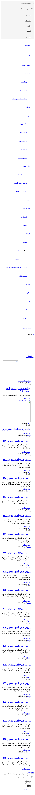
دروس (29, 115)
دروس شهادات (22, 158)
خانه (33, 334)
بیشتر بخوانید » (26, 398)
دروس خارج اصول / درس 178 (17, 590)
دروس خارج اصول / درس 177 (17, 608)
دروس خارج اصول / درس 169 (17, 758)
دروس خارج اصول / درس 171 (17, 720)
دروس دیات (23, 149)
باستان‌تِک (19, 777)
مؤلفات (28, 107)
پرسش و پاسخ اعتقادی (20, 183)
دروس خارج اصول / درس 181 (17, 534)
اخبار (29, 292)
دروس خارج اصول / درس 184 (17, 478)
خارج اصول (23, 124)
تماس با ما (27, 284)
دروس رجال (23, 132)
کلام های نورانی (26, 208)
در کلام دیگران (22, 90)
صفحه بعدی (30, 772)
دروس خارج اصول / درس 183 (17, 497)
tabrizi (30, 356)
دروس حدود (23, 141)
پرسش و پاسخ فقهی (20, 191)
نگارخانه (28, 233)
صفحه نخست (26, 65)
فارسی (24, 309)
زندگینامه (28, 73)
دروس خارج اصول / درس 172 (17, 702)
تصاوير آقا (20, 250)
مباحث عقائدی (22, 174)
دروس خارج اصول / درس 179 (17, 571)
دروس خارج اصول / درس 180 (17, 552)
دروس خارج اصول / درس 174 (17, 664)
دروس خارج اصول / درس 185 (17, 459)
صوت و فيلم (23, 276)
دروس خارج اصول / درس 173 (17, 683)
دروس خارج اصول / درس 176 (17, 627)
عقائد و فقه (27, 166)
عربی (25, 318)
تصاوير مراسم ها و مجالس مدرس (16, 267)
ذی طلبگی (23, 217)
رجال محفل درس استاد (19, 99)
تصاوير (25, 242)
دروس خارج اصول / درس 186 (17, 441)
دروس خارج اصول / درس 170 (17, 739)
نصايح (25, 225)
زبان (29, 301)
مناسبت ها (27, 200)
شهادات (17, 259)
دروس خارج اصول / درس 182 (17, 515)
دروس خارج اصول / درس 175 (17, 646)
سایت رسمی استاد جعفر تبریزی (16, 429)
